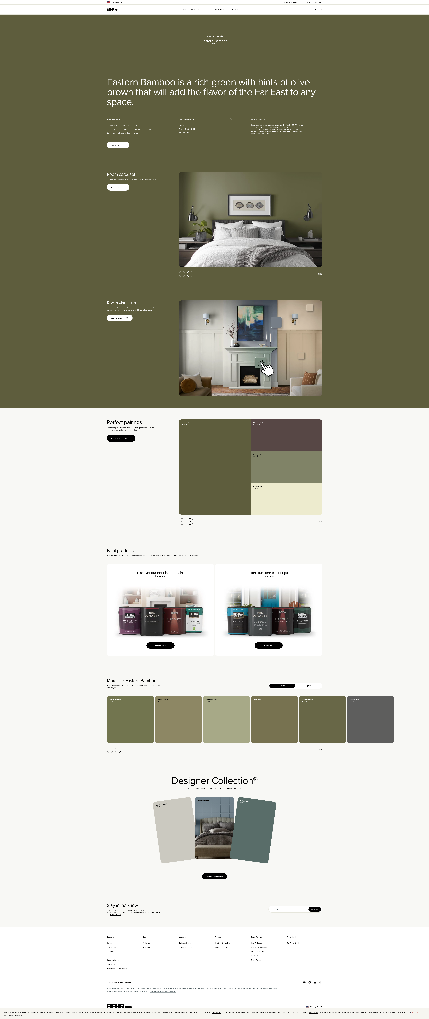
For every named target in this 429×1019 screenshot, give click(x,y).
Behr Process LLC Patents (233, 988)
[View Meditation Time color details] (226, 719)
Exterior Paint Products (223, 947)
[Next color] (118, 750)
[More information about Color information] (230, 119)
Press (109, 956)
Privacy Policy (115, 914)
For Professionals (293, 943)
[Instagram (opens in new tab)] (315, 982)
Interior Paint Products (223, 943)
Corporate (110, 951)
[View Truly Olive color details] (274, 719)
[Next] (190, 274)
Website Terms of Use (214, 988)
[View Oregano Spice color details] (178, 719)
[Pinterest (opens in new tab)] (309, 982)
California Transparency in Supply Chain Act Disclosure (126, 988)
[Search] (316, 9)
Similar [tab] (282, 686)
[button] (417, 1013)
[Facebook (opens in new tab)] (299, 982)
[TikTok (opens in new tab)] (320, 982)
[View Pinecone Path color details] (286, 435)
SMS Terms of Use (199, 988)
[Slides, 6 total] (250, 219)
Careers (110, 943)
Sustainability (111, 947)
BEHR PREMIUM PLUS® (260, 133)
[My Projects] (321, 9)
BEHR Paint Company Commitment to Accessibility (174, 988)
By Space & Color (185, 943)
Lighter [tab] (308, 686)
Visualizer (146, 947)
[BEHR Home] (112, 9)
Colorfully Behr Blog (186, 947)
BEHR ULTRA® (292, 131)
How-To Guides (256, 943)
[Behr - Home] (119, 1007)
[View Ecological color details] (286, 467)
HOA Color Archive (257, 951)
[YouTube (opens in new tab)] (304, 982)
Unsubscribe (247, 988)
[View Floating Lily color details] (286, 499)
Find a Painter (256, 960)
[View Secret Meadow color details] (130, 719)
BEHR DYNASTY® (264, 131)
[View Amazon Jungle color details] (322, 719)
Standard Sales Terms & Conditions (265, 988)
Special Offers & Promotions (117, 968)
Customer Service (113, 960)
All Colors (146, 943)
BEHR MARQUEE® (279, 131)
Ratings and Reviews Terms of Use (136, 991)
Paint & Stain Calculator (259, 947)
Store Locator (111, 964)
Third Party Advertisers (115, 991)
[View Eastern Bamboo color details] (215, 467)
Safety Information (257, 956)
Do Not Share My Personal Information (163, 991)
